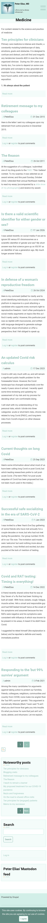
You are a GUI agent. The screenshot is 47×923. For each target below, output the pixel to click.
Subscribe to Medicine (3, 749)
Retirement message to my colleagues (20, 776)
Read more (7, 93)
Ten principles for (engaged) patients (20, 800)
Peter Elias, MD (22, 4)
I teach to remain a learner (15, 783)
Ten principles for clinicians (16, 768)
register (14, 143)
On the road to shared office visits (18, 797)
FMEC (30, 170)
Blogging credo (10, 772)
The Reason (8, 779)
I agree (23, 919)
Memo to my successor (14, 804)
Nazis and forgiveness (13, 793)
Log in (5, 143)
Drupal (16, 897)
